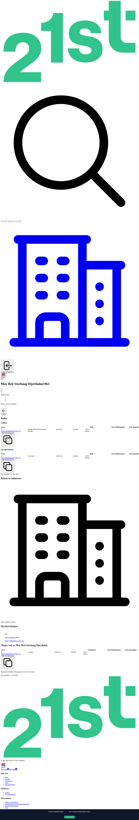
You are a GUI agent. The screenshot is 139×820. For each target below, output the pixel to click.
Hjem (6, 777)
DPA (6, 808)
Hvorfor (7, 779)
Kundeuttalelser (10, 785)
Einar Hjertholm (10, 637)
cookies (66, 811)
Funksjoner (8, 781)
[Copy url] (1, 391)
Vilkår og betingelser (11, 802)
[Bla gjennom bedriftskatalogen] (69, 359)
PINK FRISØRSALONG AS (10, 431)
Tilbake (4, 414)
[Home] (69, 81)
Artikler (7, 792)
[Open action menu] (1, 389)
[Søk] (20, 221)
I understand (69, 817)
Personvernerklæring (11, 806)
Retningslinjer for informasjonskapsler (17, 804)
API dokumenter (10, 794)
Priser (7, 783)
